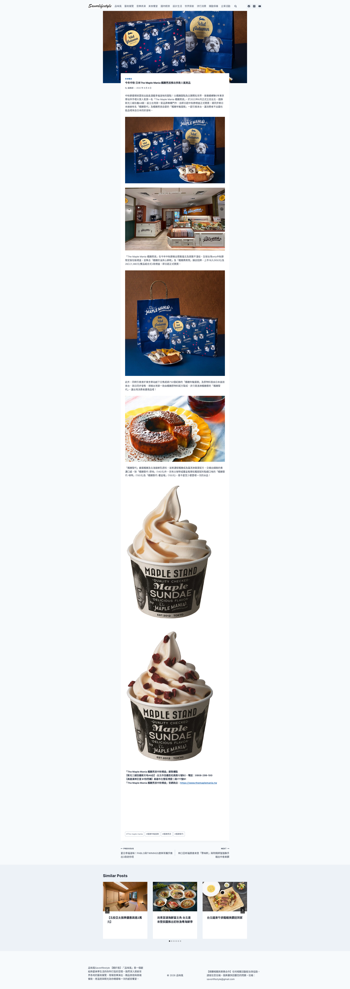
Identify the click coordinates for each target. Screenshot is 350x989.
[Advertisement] (175, 808)
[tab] (169, 941)
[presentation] (125, 896)
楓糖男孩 (166, 834)
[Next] (242, 910)
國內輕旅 (165, 6)
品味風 (118, 6)
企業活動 (225, 6)
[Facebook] (249, 6)
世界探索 (189, 6)
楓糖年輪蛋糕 (152, 834)
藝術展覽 (129, 6)
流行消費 (201, 6)
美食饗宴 (153, 6)
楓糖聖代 (179, 834)
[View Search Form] (235, 6)
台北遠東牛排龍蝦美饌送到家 (225, 917)
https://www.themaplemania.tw (198, 783)
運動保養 (213, 6)
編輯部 (131, 88)
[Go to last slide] (107, 910)
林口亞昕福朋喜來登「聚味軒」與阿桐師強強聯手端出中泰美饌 (203, 852)
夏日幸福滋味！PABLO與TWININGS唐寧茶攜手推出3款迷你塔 (147, 852)
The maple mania (134, 834)
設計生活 (177, 6)
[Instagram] (254, 6)
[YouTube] (259, 6)
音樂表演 (141, 6)
